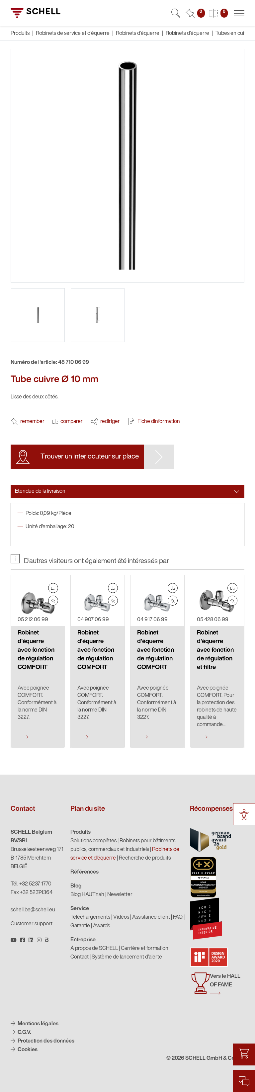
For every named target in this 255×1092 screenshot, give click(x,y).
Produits (80, 832)
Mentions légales (37, 1024)
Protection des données (45, 1041)
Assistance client (151, 917)
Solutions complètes (93, 841)
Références (84, 872)
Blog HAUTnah (87, 894)
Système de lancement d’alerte (127, 957)
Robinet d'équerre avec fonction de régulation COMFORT (36, 650)
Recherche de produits (145, 858)
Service (79, 908)
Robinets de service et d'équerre (73, 33)
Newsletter (119, 894)
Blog (76, 886)
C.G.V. (24, 1032)
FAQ (178, 917)
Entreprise (83, 940)
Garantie (80, 926)
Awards (101, 926)
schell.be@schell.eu (33, 910)
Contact (79, 957)
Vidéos (121, 917)
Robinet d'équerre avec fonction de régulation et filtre (215, 650)
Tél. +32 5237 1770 (31, 884)
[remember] (53, 601)
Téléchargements (90, 917)
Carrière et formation (144, 948)
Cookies (27, 1049)
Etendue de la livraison (40, 491)
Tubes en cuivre (233, 33)
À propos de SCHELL (94, 948)
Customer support (31, 924)
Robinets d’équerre (137, 33)
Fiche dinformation (158, 421)
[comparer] (53, 588)
